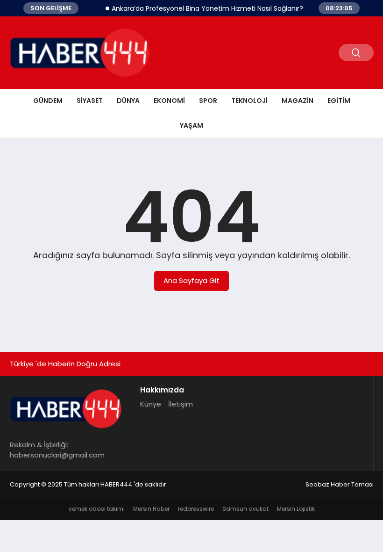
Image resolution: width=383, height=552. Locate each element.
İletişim (180, 404)
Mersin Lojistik (296, 509)
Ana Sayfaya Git (191, 280)
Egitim (338, 100)
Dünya (128, 100)
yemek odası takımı (97, 509)
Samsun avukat (245, 509)
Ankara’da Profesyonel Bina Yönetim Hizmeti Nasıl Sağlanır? (203, 8)
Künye (150, 404)
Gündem (48, 100)
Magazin (297, 100)
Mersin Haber (151, 509)
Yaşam (191, 125)
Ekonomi (169, 100)
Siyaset (90, 100)
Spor (208, 100)
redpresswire (196, 509)
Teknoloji (249, 100)
